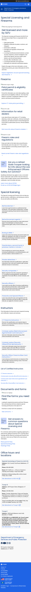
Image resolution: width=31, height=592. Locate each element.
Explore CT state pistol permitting (12, 103)
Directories (4, 572)
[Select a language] (29, 4)
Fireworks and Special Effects (13, 296)
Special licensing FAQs (8, 444)
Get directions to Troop (10, 505)
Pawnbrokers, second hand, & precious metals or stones (13, 246)
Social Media (4, 574)
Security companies (9, 271)
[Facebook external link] (2, 543)
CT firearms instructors (7, 373)
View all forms (6, 412)
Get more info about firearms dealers (14, 129)
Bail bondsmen (7, 206)
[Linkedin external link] (10, 543)
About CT (3, 567)
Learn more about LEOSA (9, 183)
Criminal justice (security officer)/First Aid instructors (14, 376)
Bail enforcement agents (11, 219)
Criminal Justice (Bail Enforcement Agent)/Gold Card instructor (14, 332)
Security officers (8, 283)
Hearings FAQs (5, 446)
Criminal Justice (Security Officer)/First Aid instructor (12, 343)
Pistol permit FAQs (6, 442)
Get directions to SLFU (10, 478)
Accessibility (4, 571)
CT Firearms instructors (11, 320)
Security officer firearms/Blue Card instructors (12, 383)
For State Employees (7, 576)
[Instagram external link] (7, 543)
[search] (26, 4)
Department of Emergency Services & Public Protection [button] (8, 9)
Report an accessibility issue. (23, 1)
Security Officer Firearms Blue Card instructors (14, 356)
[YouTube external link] (4, 543)
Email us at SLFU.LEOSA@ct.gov (10, 185)
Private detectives (9, 260)
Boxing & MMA (7, 233)
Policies (3, 569)
